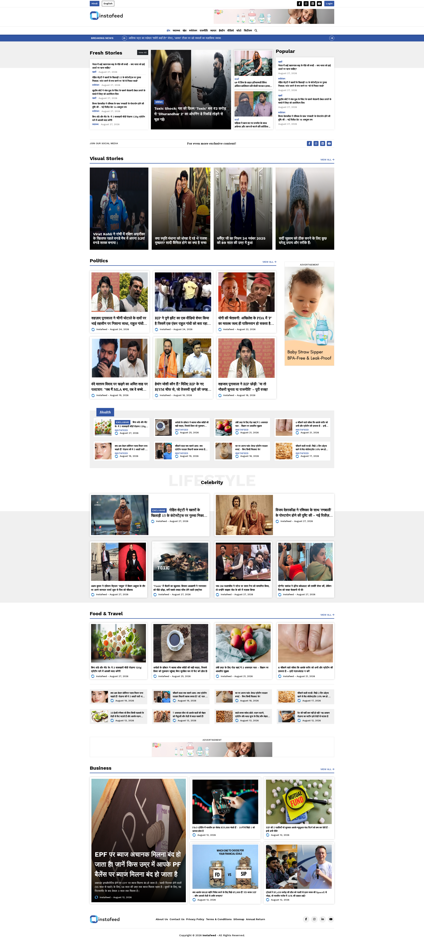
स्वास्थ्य (176, 30)
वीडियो (230, 30)
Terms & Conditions (219, 919)
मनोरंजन (193, 30)
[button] (256, 30)
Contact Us (177, 919)
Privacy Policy (195, 919)
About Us (162, 919)
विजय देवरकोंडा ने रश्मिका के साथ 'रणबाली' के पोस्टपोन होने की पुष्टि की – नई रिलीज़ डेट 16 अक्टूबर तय (118, 105)
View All (326, 159)
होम (168, 30)
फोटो (239, 30)
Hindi (95, 3)
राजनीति (204, 30)
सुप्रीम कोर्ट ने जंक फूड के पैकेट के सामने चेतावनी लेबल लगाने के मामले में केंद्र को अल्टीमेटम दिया (118, 92)
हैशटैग (222, 30)
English (108, 3)
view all (268, 261)
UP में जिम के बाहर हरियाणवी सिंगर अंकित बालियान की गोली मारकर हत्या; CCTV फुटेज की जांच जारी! (252, 84)
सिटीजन (248, 30)
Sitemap (238, 919)
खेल (184, 30)
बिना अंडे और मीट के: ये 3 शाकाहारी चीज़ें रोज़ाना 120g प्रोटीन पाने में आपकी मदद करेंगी (118, 118)
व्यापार (213, 30)
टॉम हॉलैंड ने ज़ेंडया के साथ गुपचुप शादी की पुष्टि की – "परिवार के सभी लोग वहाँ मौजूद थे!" (172, 38)
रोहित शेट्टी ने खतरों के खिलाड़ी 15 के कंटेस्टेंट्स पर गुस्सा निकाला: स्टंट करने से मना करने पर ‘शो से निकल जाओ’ (116, 79)
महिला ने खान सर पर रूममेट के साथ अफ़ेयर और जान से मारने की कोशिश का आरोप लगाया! (253, 125)
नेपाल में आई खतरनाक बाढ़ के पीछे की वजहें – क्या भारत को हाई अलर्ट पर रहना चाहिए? (118, 66)
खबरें (94, 72)
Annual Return (255, 919)
